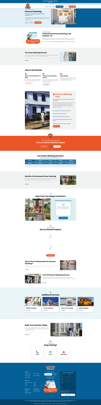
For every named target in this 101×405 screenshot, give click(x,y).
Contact (26, 384)
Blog (25, 385)
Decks (50, 160)
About (50, 6)
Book (72, 6)
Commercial (36, 389)
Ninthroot (66, 403)
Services (46, 6)
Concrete (30, 163)
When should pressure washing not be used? (61, 116)
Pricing (53, 6)
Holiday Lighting (27, 377)
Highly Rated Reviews (28, 382)
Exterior (71, 160)
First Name (62, 374)
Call (27, 22)
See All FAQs (56, 126)
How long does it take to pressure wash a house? (62, 110)
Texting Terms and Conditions (65, 390)
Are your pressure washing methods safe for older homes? (62, 120)
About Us (27, 380)
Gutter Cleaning (27, 375)
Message (62, 382)
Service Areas (28, 392)
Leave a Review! (36, 391)
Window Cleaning (28, 373)
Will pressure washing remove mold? (60, 113)
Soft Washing (71, 163)
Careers (34, 384)
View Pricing (28, 83)
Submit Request (68, 394)
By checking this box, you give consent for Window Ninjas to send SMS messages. (68, 392)
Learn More (28, 310)
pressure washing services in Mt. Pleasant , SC (58, 41)
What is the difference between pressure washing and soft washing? (63, 100)
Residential (27, 389)
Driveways (40, 163)
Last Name (70, 374)
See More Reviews (63, 218)
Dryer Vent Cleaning (36, 375)
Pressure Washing (36, 373)
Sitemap (57, 403)
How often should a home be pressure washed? (62, 123)
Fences (40, 160)
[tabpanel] (33, 79)
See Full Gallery (50, 255)
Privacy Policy (49, 403)
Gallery (34, 382)
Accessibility (53, 403)
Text (66, 6)
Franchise (34, 385)
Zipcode (62, 379)
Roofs (50, 163)
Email (69, 377)
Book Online (46, 84)
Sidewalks (30, 160)
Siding (60, 160)
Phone (62, 377)
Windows (61, 163)
